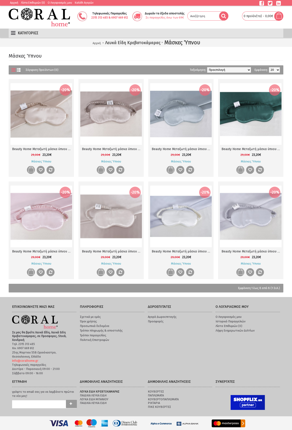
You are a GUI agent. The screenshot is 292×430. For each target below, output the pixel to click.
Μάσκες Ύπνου (182, 42)
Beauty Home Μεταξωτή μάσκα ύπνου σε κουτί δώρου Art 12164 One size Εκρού (112, 251)
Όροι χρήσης (88, 321)
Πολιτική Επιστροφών (94, 340)
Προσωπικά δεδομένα (94, 326)
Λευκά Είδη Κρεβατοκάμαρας (132, 42)
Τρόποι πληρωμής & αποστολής (101, 330)
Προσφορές (156, 321)
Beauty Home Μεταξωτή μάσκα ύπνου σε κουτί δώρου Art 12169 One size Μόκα (112, 149)
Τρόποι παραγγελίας (93, 335)
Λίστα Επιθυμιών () (229, 326)
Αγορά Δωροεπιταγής (162, 317)
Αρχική (97, 43)
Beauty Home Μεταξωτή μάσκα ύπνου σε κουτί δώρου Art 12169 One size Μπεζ (42, 149)
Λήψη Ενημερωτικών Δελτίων (235, 330)
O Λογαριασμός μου (229, 317)
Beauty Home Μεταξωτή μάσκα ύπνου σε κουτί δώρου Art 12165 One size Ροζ (42, 251)
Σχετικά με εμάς (90, 317)
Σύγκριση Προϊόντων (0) (42, 70)
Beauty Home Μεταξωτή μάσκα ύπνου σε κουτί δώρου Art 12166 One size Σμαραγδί (252, 149)
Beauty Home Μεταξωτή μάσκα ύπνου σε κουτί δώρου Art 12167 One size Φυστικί (182, 149)
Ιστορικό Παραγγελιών (230, 321)
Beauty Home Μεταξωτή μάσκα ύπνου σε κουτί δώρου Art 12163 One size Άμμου (182, 251)
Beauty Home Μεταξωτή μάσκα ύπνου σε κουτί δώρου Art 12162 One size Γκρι (252, 251)
